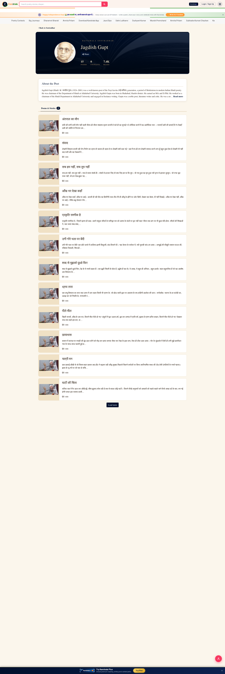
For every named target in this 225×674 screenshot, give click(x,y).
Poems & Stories (50, 108)
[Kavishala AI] (193, 4)
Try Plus (139, 671)
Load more (112, 404)
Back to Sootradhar (47, 27)
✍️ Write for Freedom (175, 15)
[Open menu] (219, 4)
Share (86, 54)
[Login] (218, 658)
